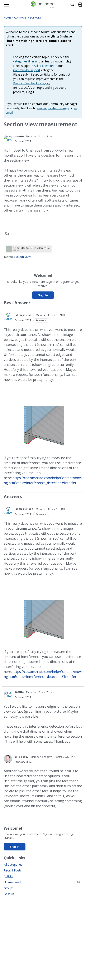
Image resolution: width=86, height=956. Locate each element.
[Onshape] (43, 4)
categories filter (23, 61)
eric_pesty (21, 756)
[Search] (72, 4)
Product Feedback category (31, 83)
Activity (8, 876)
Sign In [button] (43, 295)
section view (22, 257)
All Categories (13, 864)
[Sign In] (80, 4)
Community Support (26, 70)
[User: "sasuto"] (8, 138)
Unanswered (43, 882)
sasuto (19, 136)
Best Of (9, 894)
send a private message (53, 108)
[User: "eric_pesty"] (8, 759)
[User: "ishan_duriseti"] (8, 317)
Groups (9, 888)
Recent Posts (13, 870)
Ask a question (44, 66)
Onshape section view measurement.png (32, 247)
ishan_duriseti (24, 315)
